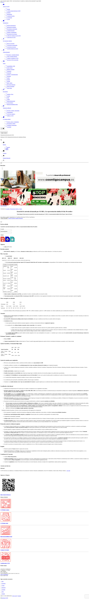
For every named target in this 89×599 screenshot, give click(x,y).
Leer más (68, 470)
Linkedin (17, 218)
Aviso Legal (14, 595)
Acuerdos (8, 208)
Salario (20, 208)
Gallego (6, 149)
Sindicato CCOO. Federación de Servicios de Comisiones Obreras (13, 137)
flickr (2, 591)
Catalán (6, 148)
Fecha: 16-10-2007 (4, 218)
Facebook (13, 218)
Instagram (21, 218)
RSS (2, 581)
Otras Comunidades (4, 574)
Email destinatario (3, 231)
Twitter (9, 218)
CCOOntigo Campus (4, 509)
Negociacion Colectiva (14, 208)
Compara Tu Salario (4, 549)
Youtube (3, 593)
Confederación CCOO (5, 563)
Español (7, 147)
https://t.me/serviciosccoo (5, 494)
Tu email (2, 229)
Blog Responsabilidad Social (6, 536)
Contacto (19, 595)
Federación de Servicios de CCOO (7, 134)
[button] (1, 205)
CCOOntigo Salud (4, 523)
